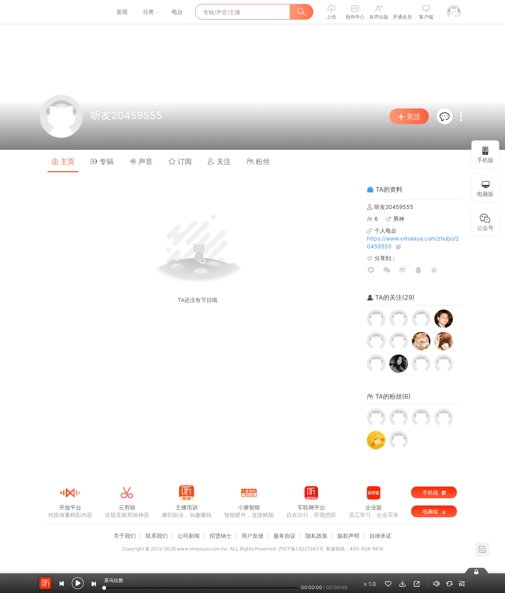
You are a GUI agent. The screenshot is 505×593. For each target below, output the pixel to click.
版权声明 (348, 535)
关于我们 (125, 535)
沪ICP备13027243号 (301, 549)
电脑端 (431, 511)
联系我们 (157, 535)
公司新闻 (189, 535)
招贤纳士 (220, 535)
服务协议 (284, 535)
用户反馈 (252, 535)
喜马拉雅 (69, 12)
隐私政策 (316, 535)
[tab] (63, 161)
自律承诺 (380, 535)
